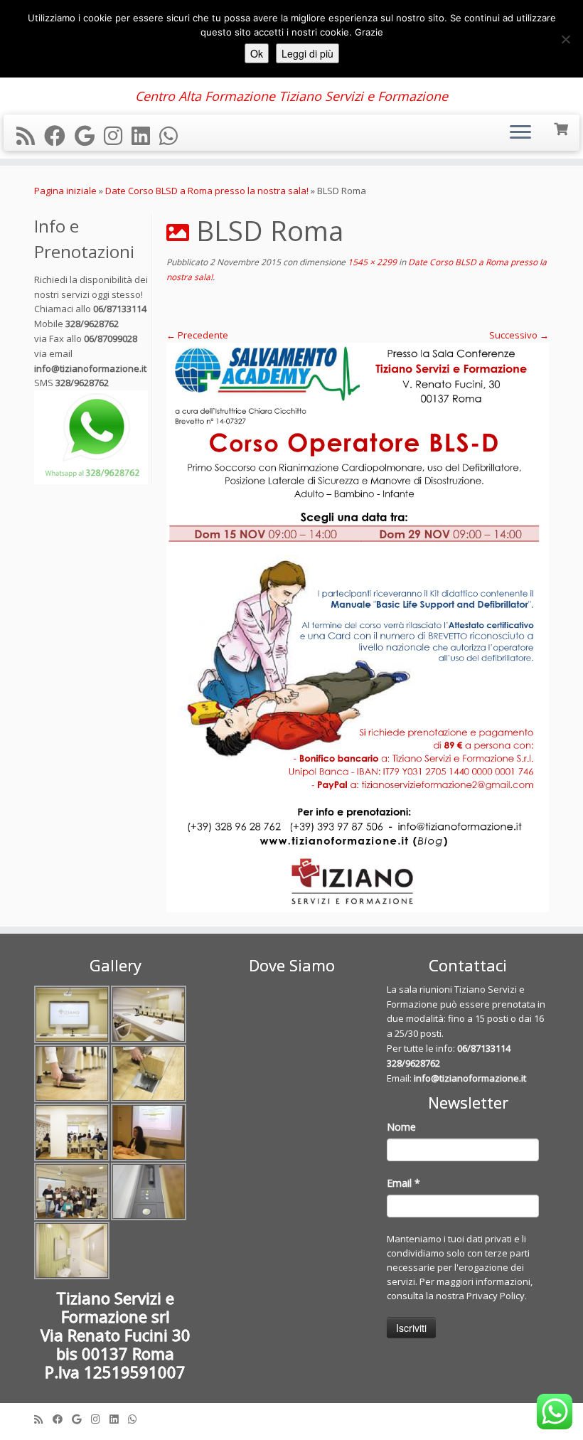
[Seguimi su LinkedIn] (145, 135)
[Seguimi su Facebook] (59, 135)
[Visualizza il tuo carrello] (562, 127)
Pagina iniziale (65, 190)
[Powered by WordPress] (291, 1416)
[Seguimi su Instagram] (118, 135)
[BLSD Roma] (357, 627)
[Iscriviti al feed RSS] (30, 135)
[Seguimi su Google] (89, 135)
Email (403, 1183)
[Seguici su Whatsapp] (173, 135)
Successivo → (519, 335)
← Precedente (197, 335)
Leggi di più (307, 53)
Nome (401, 1127)
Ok (256, 53)
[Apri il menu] (520, 133)
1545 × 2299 (371, 262)
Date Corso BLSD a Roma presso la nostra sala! (207, 190)
